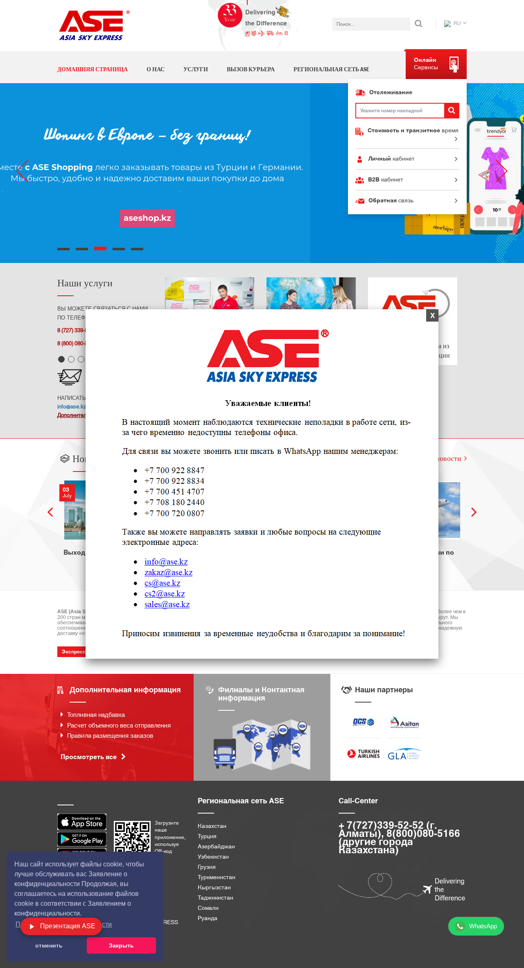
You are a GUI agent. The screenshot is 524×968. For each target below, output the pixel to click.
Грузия (207, 867)
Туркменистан (216, 877)
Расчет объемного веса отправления (119, 725)
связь (390, 201)
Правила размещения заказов (110, 735)
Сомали (208, 908)
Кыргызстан (214, 888)
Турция (207, 836)
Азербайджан (216, 847)
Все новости (441, 458)
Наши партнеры (384, 690)
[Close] (433, 315)
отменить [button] (49, 945)
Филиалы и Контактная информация (261, 694)
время (413, 131)
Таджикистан (215, 898)
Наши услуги (85, 283)
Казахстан (212, 826)
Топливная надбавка (96, 715)
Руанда (207, 918)
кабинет (391, 159)
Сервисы (426, 64)
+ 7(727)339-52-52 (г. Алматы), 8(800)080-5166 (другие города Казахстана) (399, 838)
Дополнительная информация (125, 690)
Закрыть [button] (121, 945)
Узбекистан (213, 857)
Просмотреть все (89, 757)
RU (457, 23)
